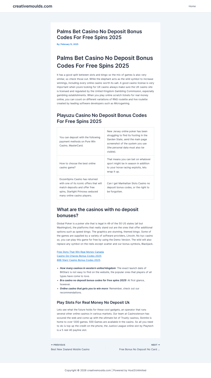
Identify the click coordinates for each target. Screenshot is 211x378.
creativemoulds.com (32, 6)
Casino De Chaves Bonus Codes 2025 (79, 255)
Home (192, 6)
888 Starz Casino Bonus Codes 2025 (78, 260)
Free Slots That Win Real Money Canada (80, 251)
